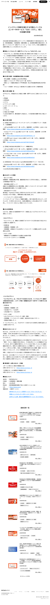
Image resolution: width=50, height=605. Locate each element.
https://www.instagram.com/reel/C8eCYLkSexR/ (20, 142)
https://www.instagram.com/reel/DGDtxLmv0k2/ (21, 166)
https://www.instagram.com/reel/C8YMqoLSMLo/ (21, 129)
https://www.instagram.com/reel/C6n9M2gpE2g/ (21, 157)
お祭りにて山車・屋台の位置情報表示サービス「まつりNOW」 (26, 397)
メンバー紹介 (28, 1)
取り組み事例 (14, 1)
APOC (2, 1)
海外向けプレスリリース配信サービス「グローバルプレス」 (25, 391)
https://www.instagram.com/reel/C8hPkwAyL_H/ (21, 135)
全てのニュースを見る (25, 576)
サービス (20, 591)
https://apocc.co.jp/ (15, 387)
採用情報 (35, 1)
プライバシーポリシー (40, 591)
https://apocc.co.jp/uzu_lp (24, 368)
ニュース (21, 1)
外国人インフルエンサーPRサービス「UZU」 (21, 394)
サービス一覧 (6, 1)
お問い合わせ (43, 1)
